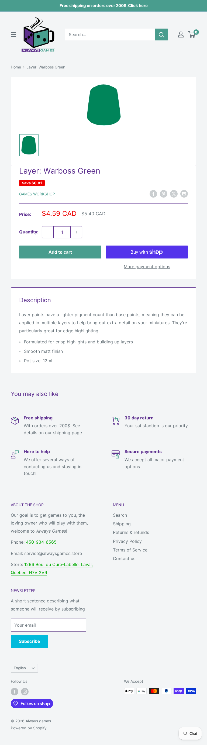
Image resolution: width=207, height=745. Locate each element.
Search (120, 515)
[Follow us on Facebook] (14, 691)
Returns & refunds (131, 532)
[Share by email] (184, 193)
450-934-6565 (41, 542)
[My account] (181, 34)
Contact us (124, 558)
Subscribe (29, 641)
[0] (191, 34)
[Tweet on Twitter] (174, 193)
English (20, 668)
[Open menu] (13, 34)
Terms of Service (130, 550)
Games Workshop (37, 194)
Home (16, 67)
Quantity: (29, 231)
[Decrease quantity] (47, 232)
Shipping (122, 523)
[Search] (161, 34)
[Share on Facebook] (153, 193)
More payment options (147, 266)
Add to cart (60, 252)
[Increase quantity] (76, 232)
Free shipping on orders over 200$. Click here (104, 5)
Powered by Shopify (29, 728)
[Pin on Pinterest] (163, 193)
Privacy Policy (127, 541)
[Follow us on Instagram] (25, 691)
